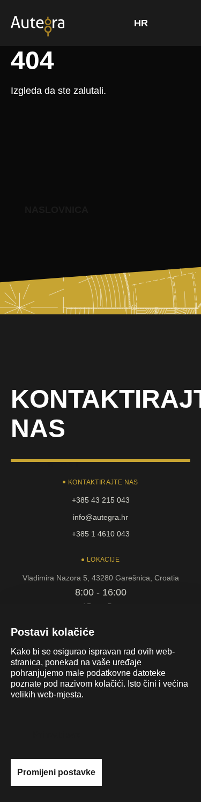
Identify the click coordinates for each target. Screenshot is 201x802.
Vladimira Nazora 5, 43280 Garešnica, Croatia (101, 577)
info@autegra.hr (100, 517)
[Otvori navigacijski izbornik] (179, 23)
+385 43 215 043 (101, 500)
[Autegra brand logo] (37, 25)
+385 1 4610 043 (101, 533)
